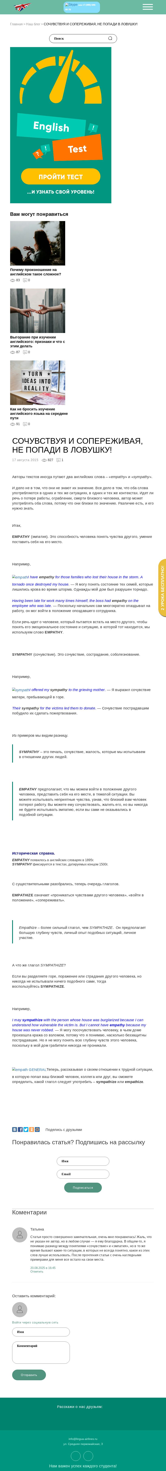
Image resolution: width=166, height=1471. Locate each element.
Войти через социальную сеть (35, 1322)
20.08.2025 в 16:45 (42, 1268)
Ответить (36, 1271)
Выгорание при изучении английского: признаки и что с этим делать (37, 341)
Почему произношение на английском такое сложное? (35, 272)
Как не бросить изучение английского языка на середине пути (39, 413)
